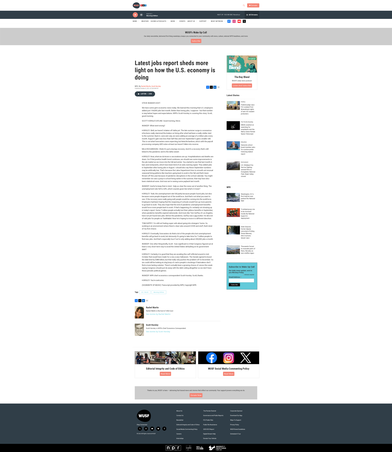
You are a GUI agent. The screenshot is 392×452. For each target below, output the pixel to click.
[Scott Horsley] (139, 330)
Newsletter (179, 420)
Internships (180, 438)
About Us (179, 411)
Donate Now (196, 395)
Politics (243, 102)
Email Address (235, 277)
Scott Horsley (156, 86)
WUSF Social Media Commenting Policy (228, 368)
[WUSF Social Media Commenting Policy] (228, 357)
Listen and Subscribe (242, 85)
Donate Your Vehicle (209, 438)
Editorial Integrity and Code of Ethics (165, 368)
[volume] (141, 15)
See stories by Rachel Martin (158, 314)
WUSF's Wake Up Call (196, 32)
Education (244, 142)
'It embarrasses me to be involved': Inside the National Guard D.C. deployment (248, 213)
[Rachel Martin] (139, 312)
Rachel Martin (146, 86)
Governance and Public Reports (213, 415)
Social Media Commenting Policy (186, 429)
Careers (179, 434)
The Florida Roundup (247, 122)
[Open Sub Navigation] (138, 21)
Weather (145, 21)
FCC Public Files (208, 420)
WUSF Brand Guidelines (237, 429)
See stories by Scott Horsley (158, 331)
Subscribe (196, 41)
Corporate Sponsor (236, 411)
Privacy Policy (234, 424)
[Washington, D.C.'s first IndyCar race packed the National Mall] (233, 197)
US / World (144, 292)
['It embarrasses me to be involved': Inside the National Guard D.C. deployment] (233, 212)
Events (182, 21)
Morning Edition (159, 292)
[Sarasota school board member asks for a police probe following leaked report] (233, 145)
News (135, 21)
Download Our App (236, 415)
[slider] (144, 15)
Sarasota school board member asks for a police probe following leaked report (248, 149)
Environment (244, 162)
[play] (135, 15)
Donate (254, 5)
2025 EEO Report (208, 429)
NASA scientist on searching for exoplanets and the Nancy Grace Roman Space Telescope (248, 129)
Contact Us (179, 415)
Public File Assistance (210, 424)
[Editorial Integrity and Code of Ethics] (165, 357)
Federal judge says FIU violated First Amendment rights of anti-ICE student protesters (247, 109)
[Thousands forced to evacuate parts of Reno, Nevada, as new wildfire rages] (233, 249)
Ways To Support (235, 420)
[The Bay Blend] (242, 64)
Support (203, 21)
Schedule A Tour (235, 434)
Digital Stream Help (209, 434)
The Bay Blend (241, 77)
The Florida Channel (209, 411)
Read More (165, 374)
